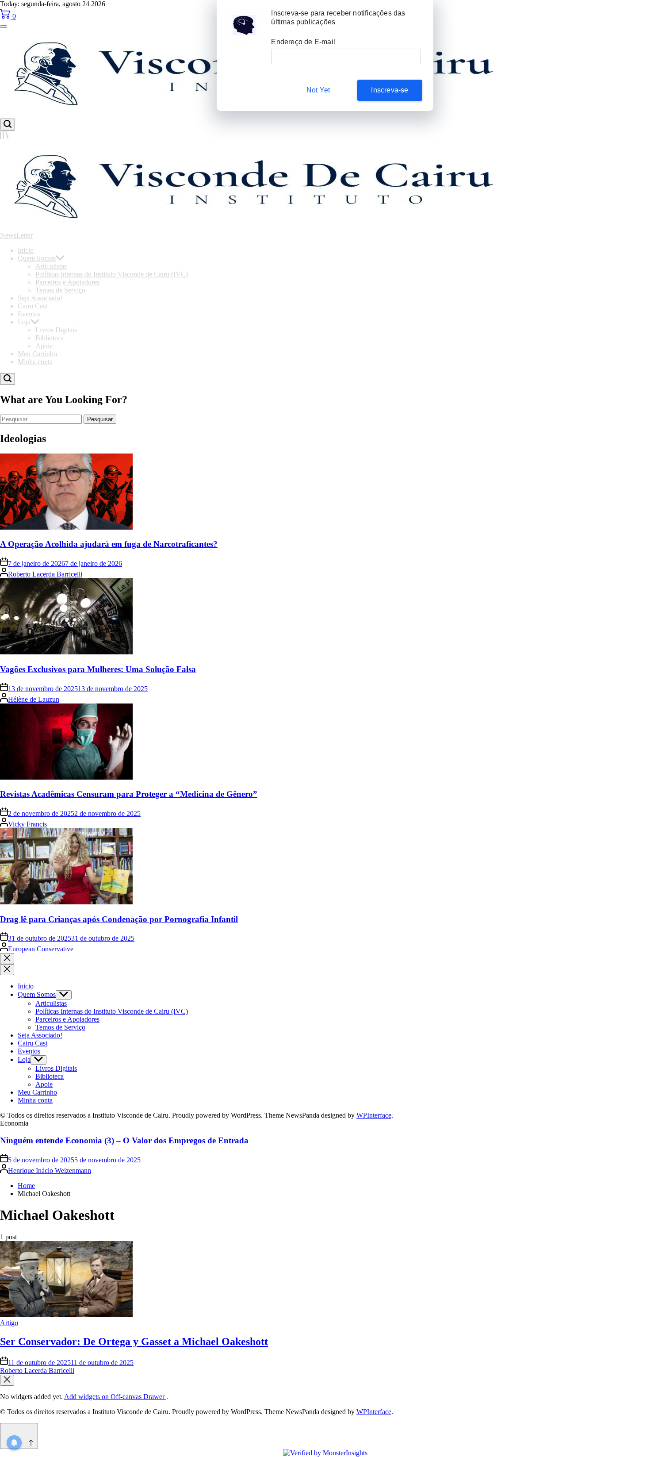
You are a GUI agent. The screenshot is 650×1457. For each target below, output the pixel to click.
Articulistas (51, 266)
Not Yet (318, 90)
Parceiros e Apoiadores (67, 282)
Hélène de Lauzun (33, 699)
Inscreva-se (389, 90)
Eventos (29, 314)
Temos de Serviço (60, 290)
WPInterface (373, 1115)
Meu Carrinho (37, 354)
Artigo (9, 1322)
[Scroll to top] (19, 1436)
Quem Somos (37, 258)
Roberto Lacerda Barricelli (45, 574)
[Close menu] (7, 1380)
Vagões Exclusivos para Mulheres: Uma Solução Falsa (98, 669)
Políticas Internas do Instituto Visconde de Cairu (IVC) (111, 274)
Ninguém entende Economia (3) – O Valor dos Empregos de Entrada (124, 1140)
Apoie (44, 346)
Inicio (26, 250)
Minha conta (35, 361)
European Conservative (40, 949)
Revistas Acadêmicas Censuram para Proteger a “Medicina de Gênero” (128, 794)
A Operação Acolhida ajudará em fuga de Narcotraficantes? (109, 544)
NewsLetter (16, 235)
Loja (24, 322)
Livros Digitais (56, 330)
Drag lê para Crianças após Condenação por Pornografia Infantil (119, 919)
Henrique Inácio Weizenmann (49, 1170)
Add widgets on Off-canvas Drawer (115, 1396)
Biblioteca (49, 338)
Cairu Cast (32, 306)
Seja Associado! (40, 298)
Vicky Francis (27, 824)
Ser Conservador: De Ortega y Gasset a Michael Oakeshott (134, 1341)
